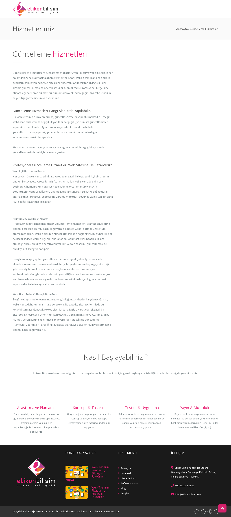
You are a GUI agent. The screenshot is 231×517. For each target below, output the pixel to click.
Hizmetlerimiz (156, 1)
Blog (201, 1)
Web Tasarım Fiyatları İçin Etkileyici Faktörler (100, 492)
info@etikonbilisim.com (188, 494)
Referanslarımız (182, 1)
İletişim (213, 1)
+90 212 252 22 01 (184, 485)
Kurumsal (136, 1)
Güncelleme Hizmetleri (204, 28)
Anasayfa (119, 1)
